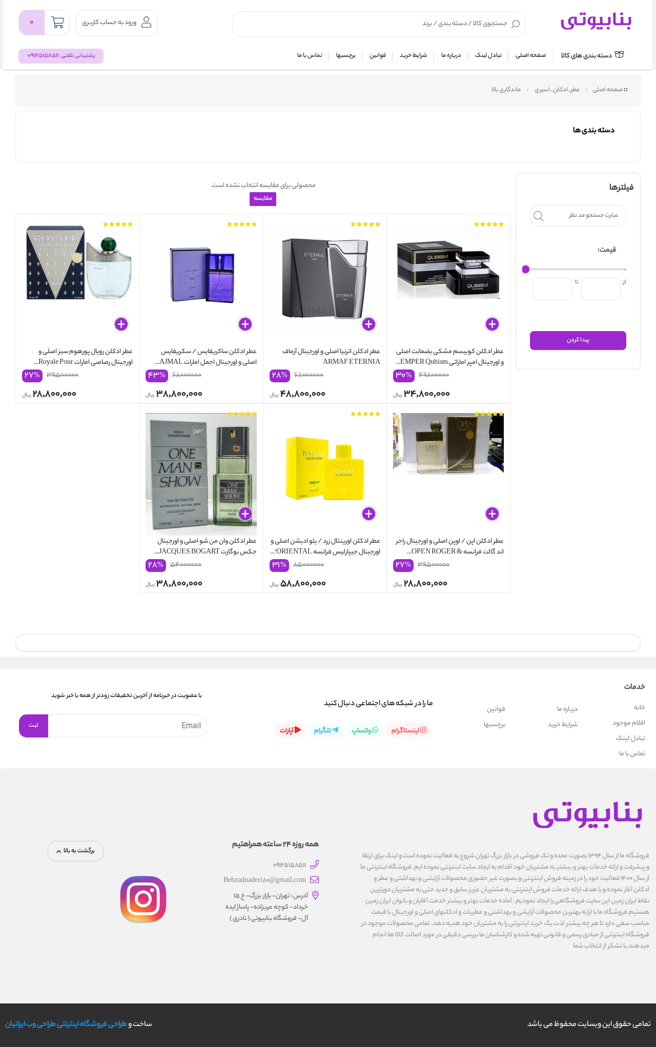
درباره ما (451, 56)
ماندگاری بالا (505, 90)
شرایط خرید (413, 56)
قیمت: (607, 250)
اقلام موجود (628, 723)
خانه (639, 708)
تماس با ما (309, 56)
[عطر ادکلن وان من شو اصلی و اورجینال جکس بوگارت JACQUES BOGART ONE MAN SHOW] (201, 472)
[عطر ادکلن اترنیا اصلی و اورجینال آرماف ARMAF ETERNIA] (325, 282)
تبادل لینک (488, 56)
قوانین (378, 56)
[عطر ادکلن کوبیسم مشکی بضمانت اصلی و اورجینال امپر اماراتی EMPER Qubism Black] (448, 282)
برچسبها (346, 56)
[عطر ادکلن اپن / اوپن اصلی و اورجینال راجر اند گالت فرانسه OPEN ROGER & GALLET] (448, 472)
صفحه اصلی (531, 56)
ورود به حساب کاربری (109, 22)
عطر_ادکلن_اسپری (557, 90)
